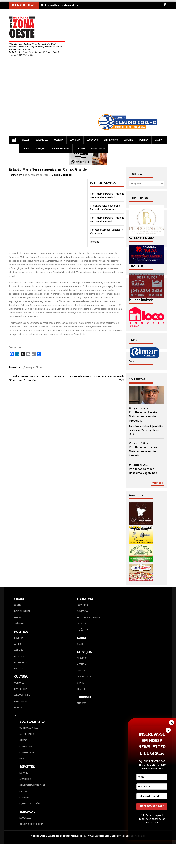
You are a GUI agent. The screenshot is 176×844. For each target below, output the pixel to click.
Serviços (40, 148)
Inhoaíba (94, 241)
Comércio (82, 611)
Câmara (19, 650)
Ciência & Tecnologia (31, 824)
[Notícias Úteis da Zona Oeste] (14, 140)
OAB (21, 758)
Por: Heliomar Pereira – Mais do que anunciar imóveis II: (144, 416)
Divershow (20, 689)
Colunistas (42, 140)
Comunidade (26, 752)
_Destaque (29, 367)
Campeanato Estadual (32, 785)
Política (143, 140)
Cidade (25, 140)
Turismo (80, 148)
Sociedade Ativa (60, 148)
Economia (75, 140)
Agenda (81, 664)
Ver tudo (157, 483)
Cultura (58, 140)
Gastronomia (22, 695)
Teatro (81, 689)
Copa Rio (24, 797)
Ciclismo (24, 791)
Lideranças (21, 662)
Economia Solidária (88, 617)
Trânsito (19, 623)
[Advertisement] (98, 86)
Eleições (19, 656)
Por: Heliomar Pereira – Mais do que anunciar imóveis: (144, 451)
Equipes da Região (29, 803)
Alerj (17, 644)
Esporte (128, 140)
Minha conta (98, 148)
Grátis (80, 682)
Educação (92, 140)
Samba (158, 140)
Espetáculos (84, 676)
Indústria (82, 629)
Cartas (23, 740)
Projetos (19, 668)
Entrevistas (111, 140)
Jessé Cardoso (62, 174)
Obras (39, 367)
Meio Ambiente (22, 611)
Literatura (20, 701)
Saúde (25, 148)
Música (18, 707)
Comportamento (28, 746)
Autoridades (26, 734)
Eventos (81, 623)
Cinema (81, 670)
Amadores (25, 779)
